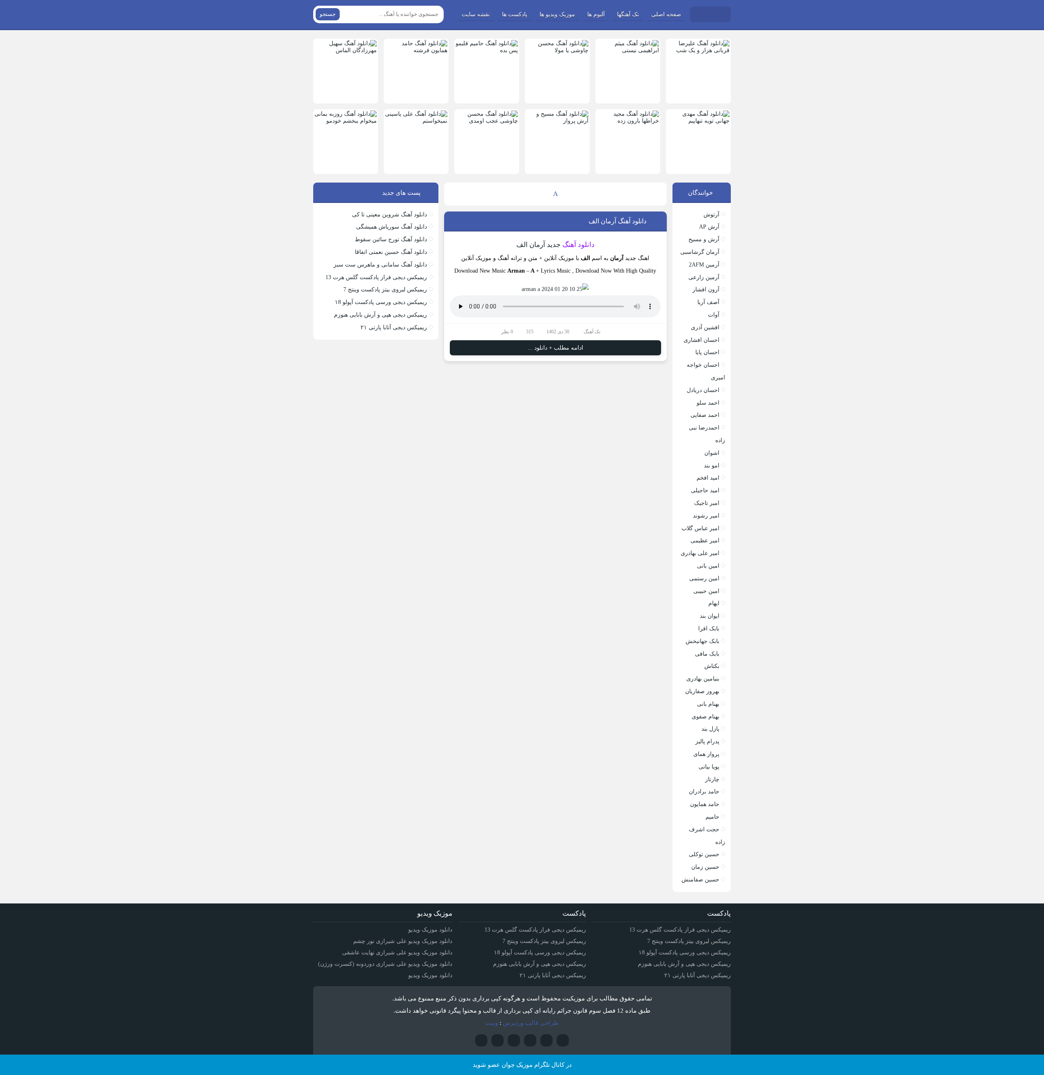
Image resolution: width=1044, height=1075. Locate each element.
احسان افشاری (701, 340)
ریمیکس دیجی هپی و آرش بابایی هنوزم (380, 315)
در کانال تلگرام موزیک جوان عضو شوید (522, 1065)
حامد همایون (704, 804)
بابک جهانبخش (702, 641)
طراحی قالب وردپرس (531, 1023)
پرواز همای (706, 754)
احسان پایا (707, 352)
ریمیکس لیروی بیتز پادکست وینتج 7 (385, 289)
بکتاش (711, 666)
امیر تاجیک (706, 503)
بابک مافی (707, 654)
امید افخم (708, 478)
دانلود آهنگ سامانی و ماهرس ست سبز (380, 265)
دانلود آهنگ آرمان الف (617, 221)
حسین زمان (705, 867)
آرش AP (709, 227)
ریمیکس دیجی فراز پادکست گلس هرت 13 (376, 277)
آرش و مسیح (703, 239)
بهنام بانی (708, 704)
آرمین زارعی (703, 277)
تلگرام (530, 1040)
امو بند (711, 466)
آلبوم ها (596, 14)
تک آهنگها (628, 14)
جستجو (328, 14)
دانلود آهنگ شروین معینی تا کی (389, 214)
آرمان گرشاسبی (699, 252)
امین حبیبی (706, 591)
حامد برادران (704, 792)
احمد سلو (708, 403)
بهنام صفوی (705, 717)
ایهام (713, 603)
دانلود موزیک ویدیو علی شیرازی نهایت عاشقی (397, 952)
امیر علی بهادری (700, 553)
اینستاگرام (546, 1040)
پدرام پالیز (707, 741)
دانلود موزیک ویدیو (430, 930)
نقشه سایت (476, 14)
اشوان (711, 453)
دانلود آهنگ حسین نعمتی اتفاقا (391, 252)
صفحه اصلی (666, 14)
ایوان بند (709, 616)
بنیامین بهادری (702, 679)
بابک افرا (708, 629)
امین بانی (708, 566)
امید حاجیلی (705, 490)
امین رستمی (704, 578)
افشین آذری (705, 327)
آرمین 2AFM (704, 265)
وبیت (491, 1023)
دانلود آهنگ (578, 245)
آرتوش (711, 214)
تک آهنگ (592, 332)
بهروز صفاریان (702, 691)
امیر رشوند (706, 516)
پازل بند (710, 729)
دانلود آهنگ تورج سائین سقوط (391, 239)
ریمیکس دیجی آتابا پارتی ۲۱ (394, 327)
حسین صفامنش (700, 880)
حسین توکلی (704, 854)
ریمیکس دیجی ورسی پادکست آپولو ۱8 (381, 302)
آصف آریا (708, 302)
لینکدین (497, 1040)
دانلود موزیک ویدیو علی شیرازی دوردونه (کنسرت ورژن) (385, 964)
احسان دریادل (703, 390)
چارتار (712, 779)
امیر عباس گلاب (700, 528)
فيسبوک (481, 1040)
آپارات (563, 1040)
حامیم (712, 817)
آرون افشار (705, 289)
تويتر (514, 1040)
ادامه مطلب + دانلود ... (555, 348)
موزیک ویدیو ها (557, 14)
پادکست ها (514, 14)
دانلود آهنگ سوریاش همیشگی (391, 227)
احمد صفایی (704, 415)
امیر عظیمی (704, 541)
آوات (713, 315)
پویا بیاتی (709, 767)
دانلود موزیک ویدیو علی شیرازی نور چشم (402, 941)
